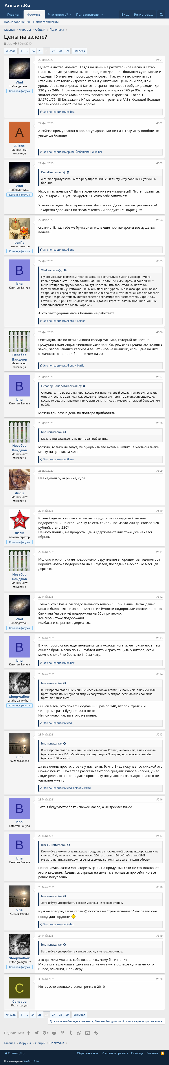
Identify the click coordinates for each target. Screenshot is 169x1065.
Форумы (34, 14)
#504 (159, 220)
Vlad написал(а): (52, 270)
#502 (159, 123)
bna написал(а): (51, 432)
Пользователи (87, 14)
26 (46, 51)
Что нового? (58, 14)
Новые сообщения (17, 22)
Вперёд (78, 51)
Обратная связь (88, 1053)
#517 (159, 836)
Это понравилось (59, 112)
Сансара (19, 1001)
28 (60, 51)
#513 (159, 638)
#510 (159, 511)
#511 (159, 552)
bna (19, 283)
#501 (159, 60)
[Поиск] (161, 14)
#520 (159, 979)
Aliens (19, 145)
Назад (11, 51)
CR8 (19, 757)
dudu (19, 493)
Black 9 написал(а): (53, 845)
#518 (159, 887)
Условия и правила (115, 1053)
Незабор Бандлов (19, 356)
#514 (159, 674)
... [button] (27, 51)
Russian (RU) (15, 1053)
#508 (159, 423)
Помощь (137, 1053)
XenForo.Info (31, 1061)
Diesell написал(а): (53, 172)
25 (39, 51)
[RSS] (162, 1053)
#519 (159, 935)
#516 (159, 799)
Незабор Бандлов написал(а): (61, 386)
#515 (159, 734)
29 (67, 51)
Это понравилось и (73, 152)
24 (33, 51)
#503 (159, 163)
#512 (159, 596)
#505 (159, 261)
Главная (13, 14)
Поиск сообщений (46, 22)
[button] (71, 14)
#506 (159, 332)
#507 (159, 377)
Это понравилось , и (67, 788)
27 (53, 51)
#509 (159, 470)
